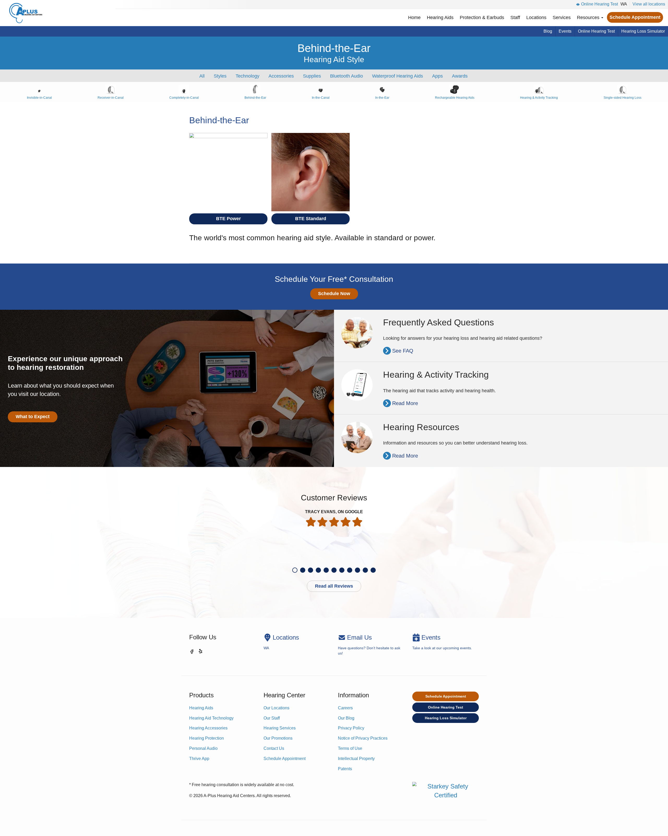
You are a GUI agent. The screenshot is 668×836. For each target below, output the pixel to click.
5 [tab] (326, 570)
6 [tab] (334, 570)
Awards (460, 76)
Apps (437, 76)
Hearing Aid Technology (211, 718)
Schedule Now (334, 293)
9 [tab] (357, 570)
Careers (345, 708)
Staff (515, 17)
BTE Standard (310, 218)
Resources (589, 17)
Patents (345, 769)
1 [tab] (294, 570)
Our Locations (276, 708)
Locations (536, 17)
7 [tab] (341, 570)
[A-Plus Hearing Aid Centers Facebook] (191, 652)
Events (565, 31)
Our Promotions (278, 738)
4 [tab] (318, 570)
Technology (247, 76)
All (202, 76)
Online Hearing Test (599, 4)
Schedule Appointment (635, 17)
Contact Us (274, 748)
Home (414, 17)
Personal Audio (203, 748)
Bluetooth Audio (346, 76)
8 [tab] (349, 570)
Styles (220, 76)
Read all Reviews (334, 586)
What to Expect (33, 416)
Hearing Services (280, 728)
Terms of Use (350, 748)
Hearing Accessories (208, 728)
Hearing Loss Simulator (643, 31)
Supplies (312, 76)
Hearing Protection (206, 738)
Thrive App (199, 758)
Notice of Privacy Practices (362, 738)
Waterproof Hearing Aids (397, 76)
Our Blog (346, 718)
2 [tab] (302, 570)
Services (562, 17)
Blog (548, 31)
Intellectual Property (356, 758)
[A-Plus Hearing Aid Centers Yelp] (201, 652)
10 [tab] (365, 570)
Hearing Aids (440, 17)
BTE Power (228, 218)
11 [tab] (373, 570)
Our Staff (272, 718)
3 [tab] (310, 570)
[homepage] (25, 13)
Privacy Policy (351, 728)
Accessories (281, 76)
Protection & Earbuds (482, 17)
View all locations (649, 4)
